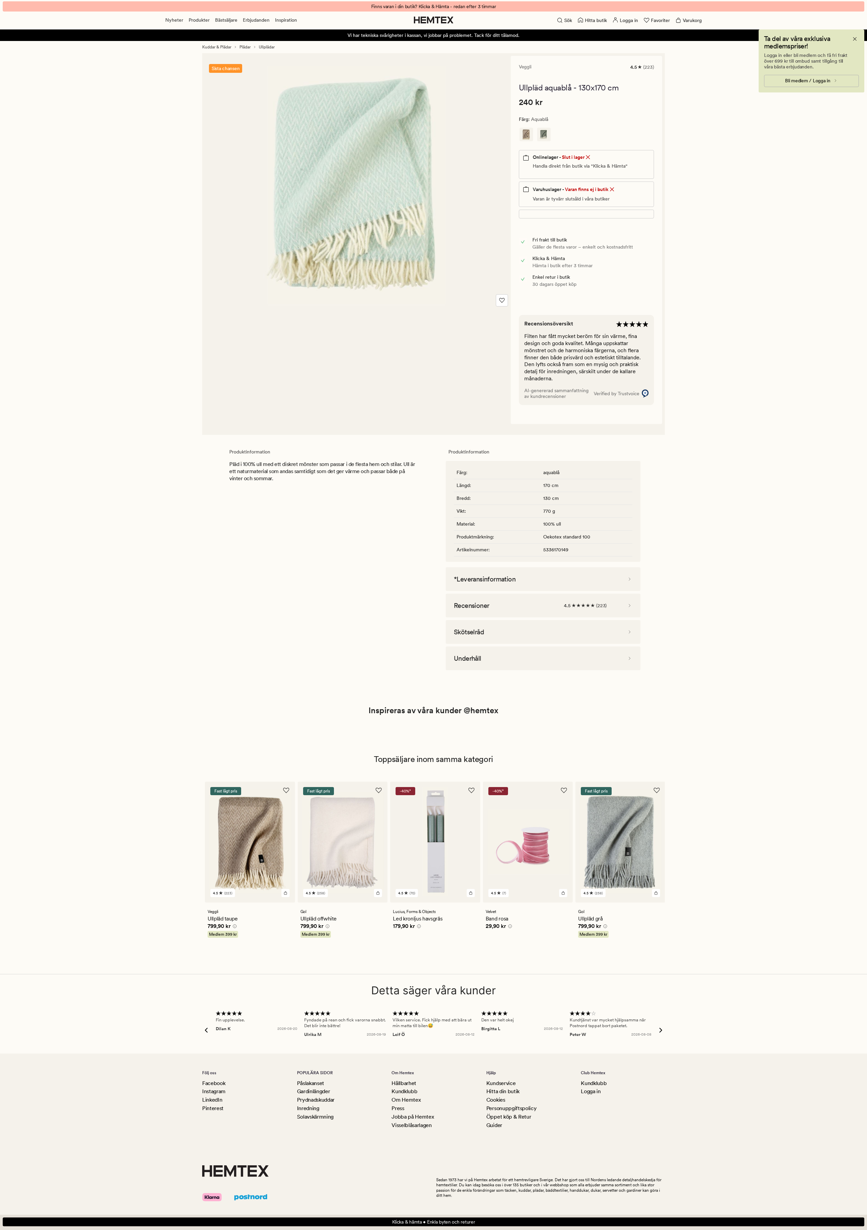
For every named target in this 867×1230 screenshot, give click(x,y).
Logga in (590, 1091)
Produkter (199, 20)
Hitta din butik (503, 1091)
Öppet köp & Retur (508, 1117)
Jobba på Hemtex (413, 1117)
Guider (494, 1125)
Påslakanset (310, 1083)
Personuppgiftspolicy (511, 1108)
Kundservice (500, 1083)
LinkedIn (212, 1100)
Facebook (213, 1083)
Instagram (214, 1091)
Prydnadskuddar (316, 1100)
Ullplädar (267, 47)
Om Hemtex (406, 1100)
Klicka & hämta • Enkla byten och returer (433, 1222)
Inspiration (286, 20)
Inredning (308, 1108)
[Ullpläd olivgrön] (544, 134)
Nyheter (174, 20)
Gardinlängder (313, 1091)
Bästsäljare (226, 20)
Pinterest (213, 1108)
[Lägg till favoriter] (502, 300)
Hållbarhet (404, 1083)
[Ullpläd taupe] (526, 134)
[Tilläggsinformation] (234, 927)
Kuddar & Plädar (216, 47)
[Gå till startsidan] (433, 20)
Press (398, 1108)
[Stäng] (855, 39)
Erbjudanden (256, 20)
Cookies (495, 1100)
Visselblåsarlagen (412, 1125)
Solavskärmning (315, 1117)
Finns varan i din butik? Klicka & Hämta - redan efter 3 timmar (433, 6)
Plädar (245, 47)
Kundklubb (404, 1091)
